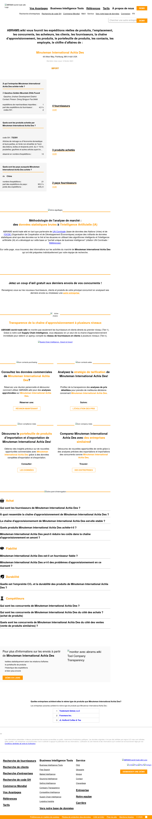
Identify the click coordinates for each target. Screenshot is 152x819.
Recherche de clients (16, 767)
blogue (79, 774)
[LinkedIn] (127, 765)
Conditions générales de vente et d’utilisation (20, 743)
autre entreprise (71, 292)
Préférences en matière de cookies (44, 817)
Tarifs (106, 8)
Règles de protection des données (76, 817)
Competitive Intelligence (50, 792)
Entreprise (82, 790)
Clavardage (81, 783)
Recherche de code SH (51, 13)
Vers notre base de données (107, 13)
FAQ (78, 765)
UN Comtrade (59, 231)
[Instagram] (144, 765)
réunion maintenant (27, 408)
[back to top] (1, 733)
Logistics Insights (47, 801)
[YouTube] (138, 765)
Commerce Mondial (71, 13)
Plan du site (112, 817)
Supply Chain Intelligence (50, 796)
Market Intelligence (47, 774)
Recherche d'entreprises (18, 773)
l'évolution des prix (84, 408)
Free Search (45, 769)
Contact (79, 778)
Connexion (125, 13)
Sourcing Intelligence (48, 778)
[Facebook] (133, 765)
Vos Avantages (39, 8)
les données (27, 470)
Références (93, 8)
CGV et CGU (98, 817)
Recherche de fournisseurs (19, 760)
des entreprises (84, 470)
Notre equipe (84, 796)
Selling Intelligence (48, 783)
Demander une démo (134, 771)
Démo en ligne (12, 677)
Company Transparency (50, 787)
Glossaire (80, 769)
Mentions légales (126, 817)
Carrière (81, 803)
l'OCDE (7, 234)
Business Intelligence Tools (51, 765)
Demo (142, 8)
